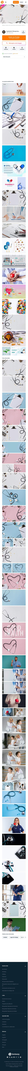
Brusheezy (4, 1035)
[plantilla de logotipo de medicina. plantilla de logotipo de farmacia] (9, 182)
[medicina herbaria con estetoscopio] (13, 351)
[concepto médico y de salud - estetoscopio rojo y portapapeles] (13, 242)
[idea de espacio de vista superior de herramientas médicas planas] (13, 153)
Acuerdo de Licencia (6, 1065)
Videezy (4, 1040)
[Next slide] (22, 1003)
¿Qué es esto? (15, 53)
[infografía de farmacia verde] (6, 363)
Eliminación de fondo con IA (8, 1054)
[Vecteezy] (2, 2)
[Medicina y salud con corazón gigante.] (13, 304)
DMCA (3, 1067)
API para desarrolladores (8, 1047)
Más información (6, 56)
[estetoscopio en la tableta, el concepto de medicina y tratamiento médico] (13, 944)
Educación (4, 1045)
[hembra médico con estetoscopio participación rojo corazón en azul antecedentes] (13, 891)
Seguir (23, 32)
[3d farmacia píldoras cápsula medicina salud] (13, 168)
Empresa (4, 1042)
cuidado (5, 1003)
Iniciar (21, 2)
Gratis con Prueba (14, 37)
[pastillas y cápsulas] (13, 318)
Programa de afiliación (7, 1069)
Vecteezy (4, 1037)
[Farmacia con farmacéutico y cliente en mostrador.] (13, 273)
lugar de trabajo (14, 1003)
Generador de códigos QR (8, 1056)
